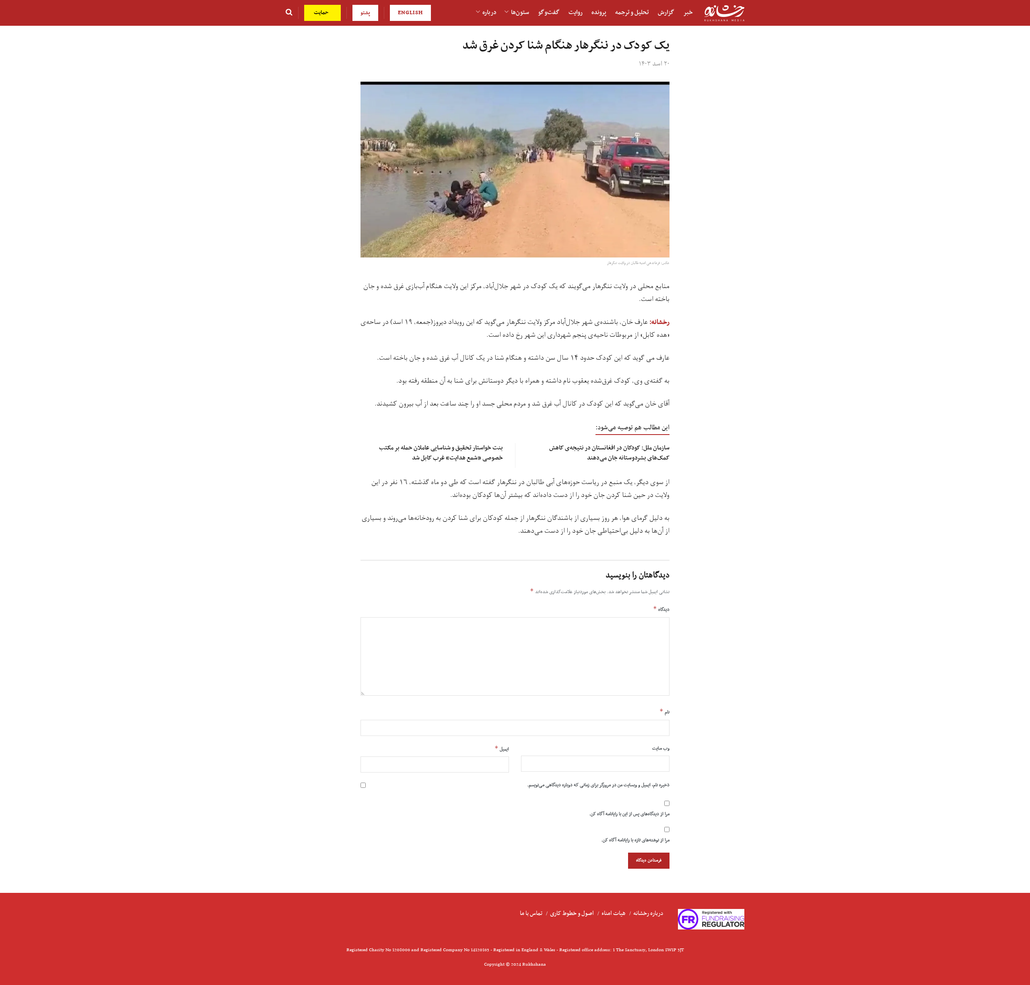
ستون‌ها (520, 12)
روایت (576, 12)
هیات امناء (614, 913)
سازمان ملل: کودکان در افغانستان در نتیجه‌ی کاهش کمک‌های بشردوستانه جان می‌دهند (609, 453)
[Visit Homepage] (724, 13)
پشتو (365, 12)
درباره (489, 12)
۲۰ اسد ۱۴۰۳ (654, 64)
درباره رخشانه (648, 913)
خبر (688, 12)
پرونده (598, 12)
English (410, 12)
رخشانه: (659, 322)
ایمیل (501, 748)
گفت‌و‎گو (549, 12)
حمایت (322, 12)
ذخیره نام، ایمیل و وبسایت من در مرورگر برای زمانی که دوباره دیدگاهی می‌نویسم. (598, 785)
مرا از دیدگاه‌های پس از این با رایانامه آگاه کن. (629, 814)
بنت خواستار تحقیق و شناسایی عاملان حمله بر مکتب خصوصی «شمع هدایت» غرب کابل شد (441, 453)
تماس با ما (531, 913)
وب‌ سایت (661, 748)
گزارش (666, 12)
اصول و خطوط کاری (572, 913)
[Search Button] (289, 13)
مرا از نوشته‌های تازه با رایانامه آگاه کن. (635, 840)
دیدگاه (661, 609)
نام (664, 711)
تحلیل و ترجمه (632, 12)
